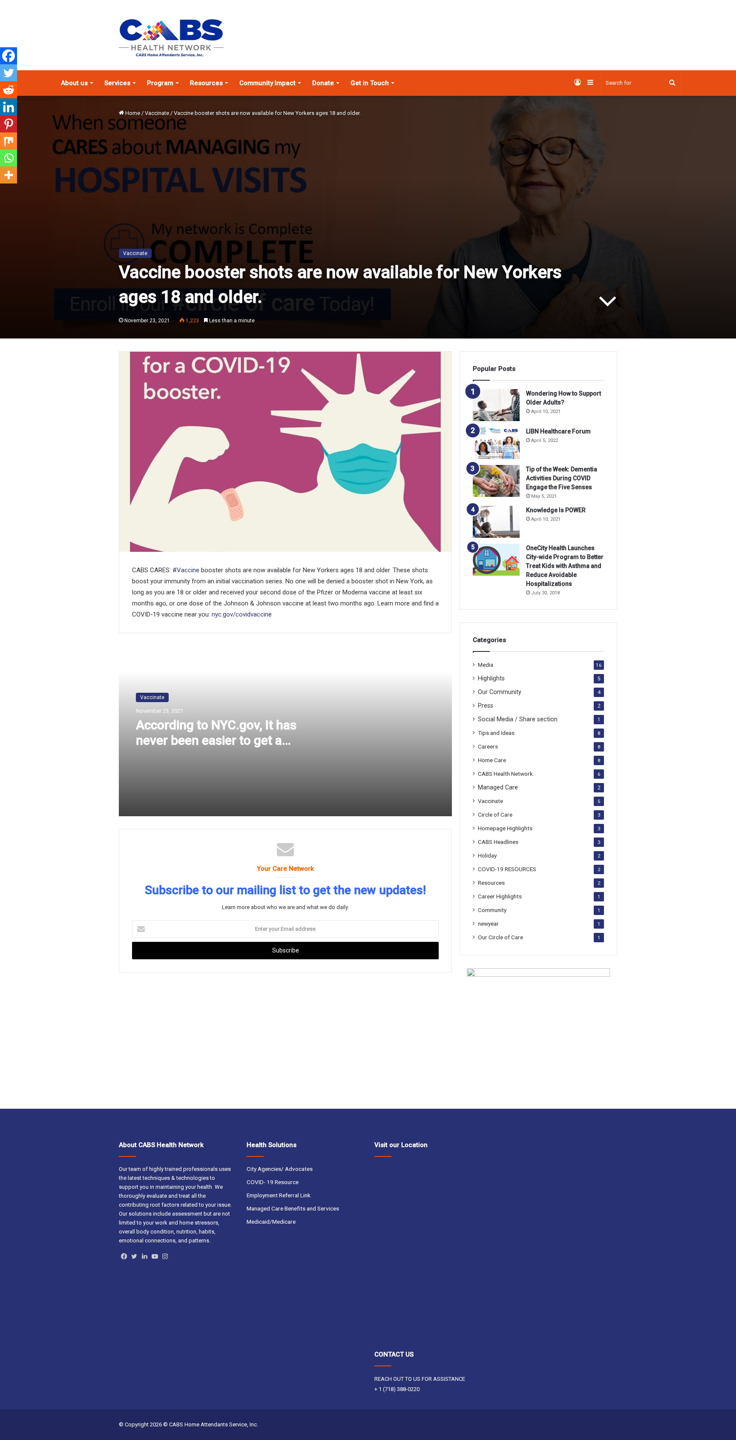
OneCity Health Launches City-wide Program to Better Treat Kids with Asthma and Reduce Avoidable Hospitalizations (565, 566)
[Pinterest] (8, 123)
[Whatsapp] (8, 157)
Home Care (492, 760)
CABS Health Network (505, 773)
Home (132, 113)
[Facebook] (8, 55)
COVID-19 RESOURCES (507, 869)
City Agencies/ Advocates (280, 1168)
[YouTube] (155, 1256)
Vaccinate (157, 113)
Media (485, 664)
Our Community (499, 691)
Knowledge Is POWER (556, 510)
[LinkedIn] (144, 1256)
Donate (323, 83)
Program (160, 83)
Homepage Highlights (505, 828)
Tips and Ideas (496, 732)
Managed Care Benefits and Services (293, 1208)
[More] (8, 175)
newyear (488, 923)
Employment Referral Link (278, 1195)
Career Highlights (500, 896)
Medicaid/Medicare (271, 1221)
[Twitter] (8, 72)
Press (485, 705)
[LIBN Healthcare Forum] (496, 443)
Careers (488, 746)
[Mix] (8, 140)
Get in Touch (370, 83)
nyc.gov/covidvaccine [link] (242, 614)
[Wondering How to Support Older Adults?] (496, 405)
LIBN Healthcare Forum (558, 431)
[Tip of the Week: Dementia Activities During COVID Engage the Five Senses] (496, 481)
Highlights (491, 678)
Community (492, 909)
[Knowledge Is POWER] (496, 522)
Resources (206, 83)
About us (74, 83)
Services (117, 83)
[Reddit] (8, 89)
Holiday (487, 855)
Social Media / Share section (518, 719)
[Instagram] (165, 1256)
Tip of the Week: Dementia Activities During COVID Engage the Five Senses (561, 478)
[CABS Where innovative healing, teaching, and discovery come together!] (171, 38)
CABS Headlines (498, 841)
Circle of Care (495, 814)
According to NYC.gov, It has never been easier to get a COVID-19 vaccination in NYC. (219, 740)
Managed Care (498, 787)
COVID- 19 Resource (273, 1182)
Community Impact (267, 83)
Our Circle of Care (500, 937)
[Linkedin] (8, 106)
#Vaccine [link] (185, 570)
